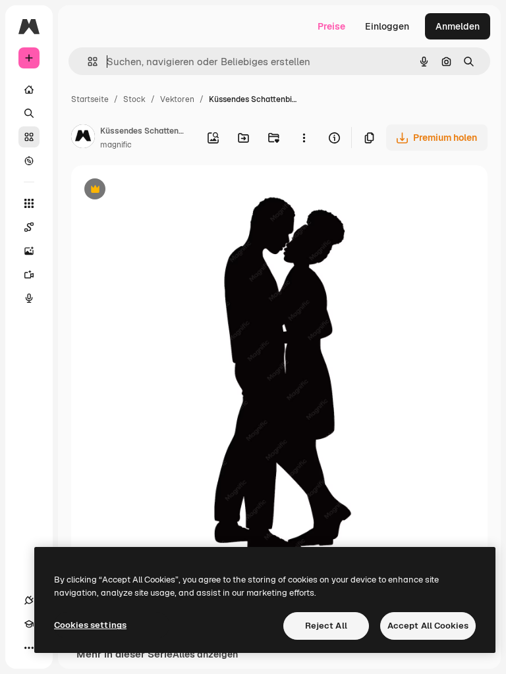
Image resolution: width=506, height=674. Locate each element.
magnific (116, 145)
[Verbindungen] (29, 600)
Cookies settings (90, 625)
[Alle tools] (29, 203)
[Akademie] (29, 624)
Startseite (90, 99)
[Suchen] (29, 113)
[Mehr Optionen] (304, 137)
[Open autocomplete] (87, 61)
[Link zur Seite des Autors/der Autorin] (83, 138)
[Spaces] (29, 227)
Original (155, 190)
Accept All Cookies (427, 625)
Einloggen (387, 26)
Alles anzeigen (205, 654)
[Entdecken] (29, 160)
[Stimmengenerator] (29, 298)
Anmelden (458, 26)
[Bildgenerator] (29, 250)
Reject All (326, 625)
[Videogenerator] (29, 274)
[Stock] (29, 136)
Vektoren (177, 99)
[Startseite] (29, 89)
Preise (331, 26)
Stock (134, 99)
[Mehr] (29, 647)
